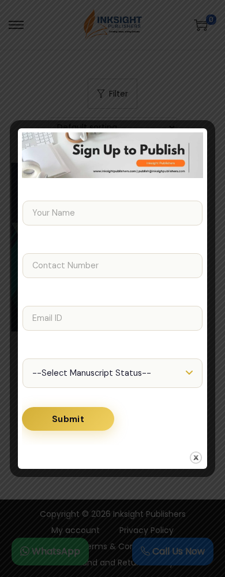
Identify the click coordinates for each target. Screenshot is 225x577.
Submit (68, 419)
